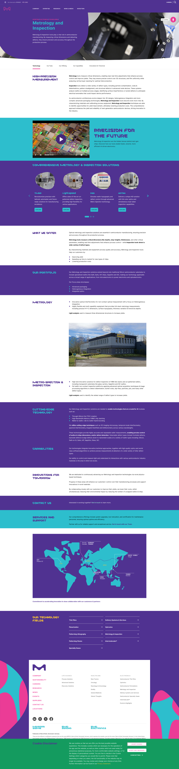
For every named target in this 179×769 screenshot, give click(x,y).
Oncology (94, 682)
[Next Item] (147, 195)
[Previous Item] (29, 195)
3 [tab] (93, 219)
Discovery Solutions (68, 686)
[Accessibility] (173, 19)
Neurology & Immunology (98, 686)
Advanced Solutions (68, 682)
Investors (80, 8)
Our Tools (49, 66)
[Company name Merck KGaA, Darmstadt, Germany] (7, 8)
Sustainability (39, 680)
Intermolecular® (125, 699)
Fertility (93, 689)
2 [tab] (91, 219)
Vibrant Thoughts (96, 696)
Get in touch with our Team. (122, 524)
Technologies (53, 19)
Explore (38, 209)
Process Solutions (67, 679)
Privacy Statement (103, 764)
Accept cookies (137, 744)
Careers (36, 684)
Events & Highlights (126, 703)
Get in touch (96, 503)
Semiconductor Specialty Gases (129, 696)
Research (57, 8)
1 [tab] (86, 219)
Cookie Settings (135, 755)
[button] (6, 2)
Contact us (38, 705)
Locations (37, 709)
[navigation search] (175, 2)
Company (36, 8)
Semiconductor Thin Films (128, 679)
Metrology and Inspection (128, 689)
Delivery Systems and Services (129, 693)
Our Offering (63, 66)
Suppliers (37, 700)
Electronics (44, 19)
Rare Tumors (95, 679)
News (35, 692)
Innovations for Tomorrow (97, 66)
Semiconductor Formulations (128, 686)
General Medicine (96, 693)
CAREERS (169, 2)
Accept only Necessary (137, 750)
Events (36, 696)
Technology (36, 66)
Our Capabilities (78, 66)
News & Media (68, 8)
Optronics (123, 682)
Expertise (46, 8)
